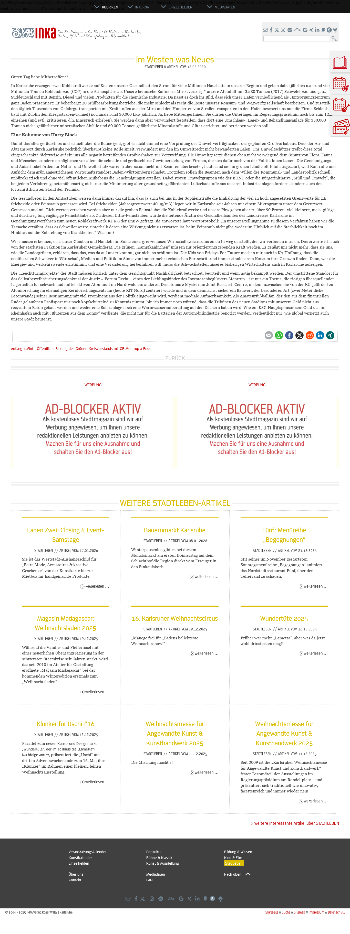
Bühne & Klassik (159, 857)
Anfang (16, 348)
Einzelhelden (79, 863)
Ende (147, 348)
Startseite (271, 912)
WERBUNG (93, 384)
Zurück (175, 358)
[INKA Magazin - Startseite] (71, 9)
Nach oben (232, 874)
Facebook (289, 335)
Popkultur (154, 851)
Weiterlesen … (97, 586)
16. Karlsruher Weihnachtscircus (175, 618)
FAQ (149, 879)
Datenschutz (336, 912)
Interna (142, 7)
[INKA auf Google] (305, 30)
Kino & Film (233, 857)
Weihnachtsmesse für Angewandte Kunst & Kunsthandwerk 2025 (175, 733)
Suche (286, 912)
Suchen (335, 39)
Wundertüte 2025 (284, 618)
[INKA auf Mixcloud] (298, 30)
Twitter (299, 335)
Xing (330, 335)
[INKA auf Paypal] (324, 30)
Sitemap (299, 912)
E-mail (269, 335)
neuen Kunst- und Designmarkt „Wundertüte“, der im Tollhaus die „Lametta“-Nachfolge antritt (59, 749)
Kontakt (75, 879)
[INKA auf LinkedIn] (318, 30)
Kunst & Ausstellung (162, 863)
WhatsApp (279, 335)
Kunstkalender (80, 857)
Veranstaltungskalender (88, 851)
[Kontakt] (266, 30)
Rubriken (110, 7)
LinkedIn (320, 335)
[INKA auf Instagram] (283, 30)
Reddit (310, 335)
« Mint (28, 348)
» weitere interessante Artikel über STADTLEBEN (295, 823)
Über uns (76, 874)
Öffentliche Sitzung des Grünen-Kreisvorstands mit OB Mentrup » (89, 348)
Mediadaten (155, 874)
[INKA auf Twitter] (276, 30)
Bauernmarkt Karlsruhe (174, 530)
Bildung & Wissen (238, 851)
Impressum (316, 912)
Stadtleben (44, 550)
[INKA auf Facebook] (272, 30)
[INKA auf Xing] (312, 30)
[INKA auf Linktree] (335, 30)
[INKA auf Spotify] (290, 30)
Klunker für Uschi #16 (66, 723)
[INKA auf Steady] (329, 30)
